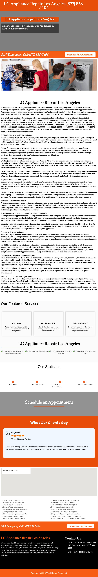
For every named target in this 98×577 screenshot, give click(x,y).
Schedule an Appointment (49, 402)
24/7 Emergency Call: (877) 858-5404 (24, 54)
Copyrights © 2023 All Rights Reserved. (49, 573)
